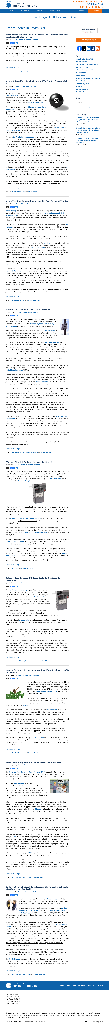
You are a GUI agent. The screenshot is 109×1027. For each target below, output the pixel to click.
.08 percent (39, 809)
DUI (30, 853)
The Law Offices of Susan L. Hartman (33, 1022)
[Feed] (98, 48)
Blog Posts (99, 985)
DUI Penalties (82, 67)
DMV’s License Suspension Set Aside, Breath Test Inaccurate (33, 762)
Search (88, 107)
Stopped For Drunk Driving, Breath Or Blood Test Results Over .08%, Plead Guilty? (37, 671)
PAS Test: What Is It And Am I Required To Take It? (29, 461)
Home (11, 11)
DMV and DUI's (25, 72)
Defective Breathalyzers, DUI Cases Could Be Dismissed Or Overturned (33, 579)
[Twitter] (84, 48)
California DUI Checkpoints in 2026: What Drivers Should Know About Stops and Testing (88, 130)
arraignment (52, 710)
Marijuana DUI (82, 89)
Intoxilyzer (10, 264)
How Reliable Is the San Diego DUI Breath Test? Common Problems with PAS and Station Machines (37, 35)
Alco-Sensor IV (55, 478)
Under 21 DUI (81, 75)
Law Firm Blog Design (94, 1022)
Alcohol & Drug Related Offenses (88, 78)
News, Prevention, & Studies (42, 661)
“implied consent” (38, 248)
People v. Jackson (53, 899)
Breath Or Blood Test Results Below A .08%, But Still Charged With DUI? (36, 82)
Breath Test (14, 72)
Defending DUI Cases (34, 300)
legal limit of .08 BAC (16, 542)
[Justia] (93, 48)
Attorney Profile (55, 11)
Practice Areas (24, 11)
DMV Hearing (19, 783)
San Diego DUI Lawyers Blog (21, 4)
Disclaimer (81, 985)
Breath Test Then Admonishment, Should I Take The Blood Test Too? (37, 201)
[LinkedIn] (89, 48)
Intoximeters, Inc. (25, 481)
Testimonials (81, 11)
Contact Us (95, 11)
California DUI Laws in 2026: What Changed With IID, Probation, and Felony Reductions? (87, 120)
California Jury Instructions (23, 137)
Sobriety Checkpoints (84, 70)
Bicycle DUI (80, 86)
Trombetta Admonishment (16, 271)
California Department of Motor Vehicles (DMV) (27, 772)
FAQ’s (68, 11)
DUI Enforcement (33, 191)
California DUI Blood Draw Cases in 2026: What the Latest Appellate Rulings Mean (87, 140)
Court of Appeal (15, 959)
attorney (26, 705)
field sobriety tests (15, 370)
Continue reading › (13, 67)
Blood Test (14, 191)
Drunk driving (11, 211)
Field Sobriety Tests (27, 568)
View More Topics (81, 92)
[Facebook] (79, 48)
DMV (14, 837)
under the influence (47, 331)
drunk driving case (52, 342)
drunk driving (12, 95)
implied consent (42, 382)
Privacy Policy (71, 985)
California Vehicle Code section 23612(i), (25, 518)
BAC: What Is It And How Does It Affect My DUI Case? (30, 309)
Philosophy (39, 11)
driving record (38, 737)
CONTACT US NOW (89, 40)
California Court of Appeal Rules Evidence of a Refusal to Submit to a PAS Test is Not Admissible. (37, 888)
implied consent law (35, 102)
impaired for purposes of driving (34, 532)
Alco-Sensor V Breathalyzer (19, 590)
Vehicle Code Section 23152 (46, 691)
